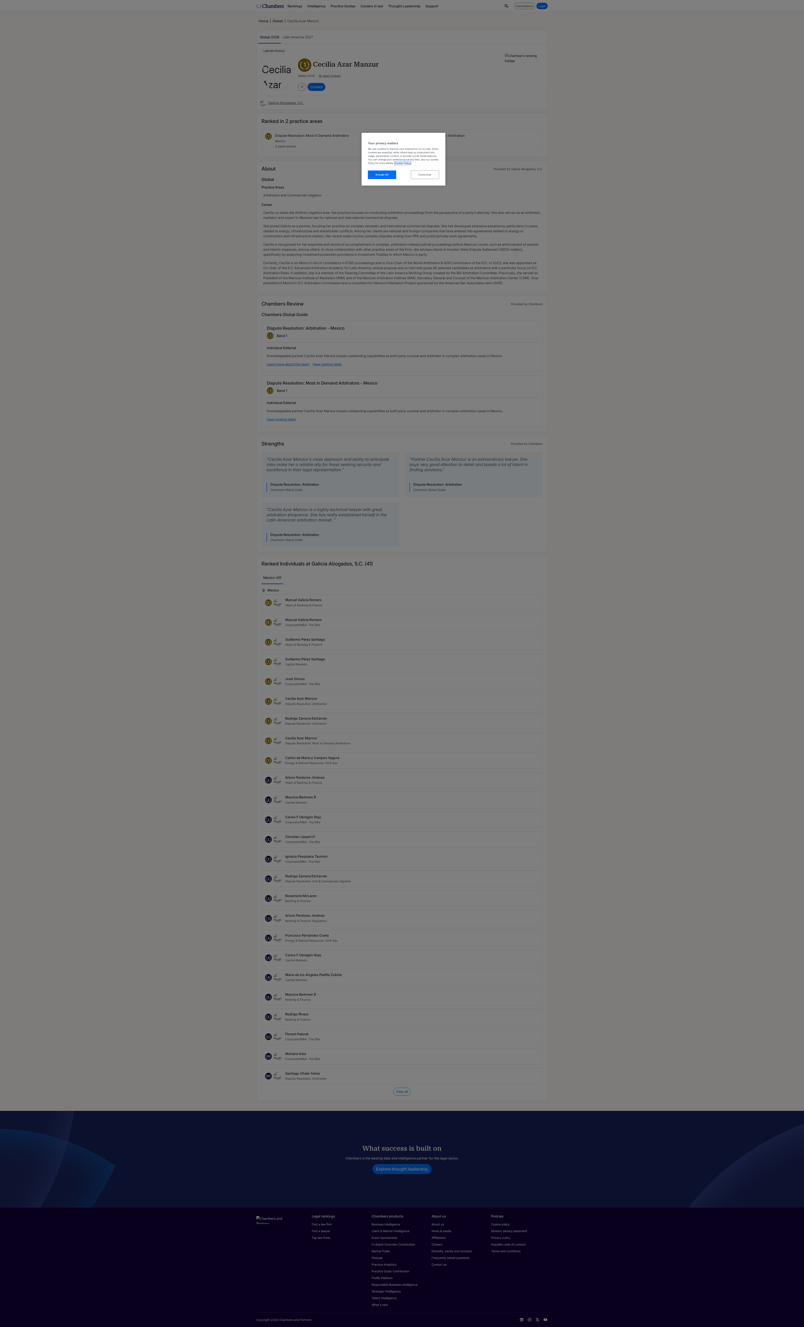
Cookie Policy (403, 163)
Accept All (382, 174)
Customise (425, 174)
